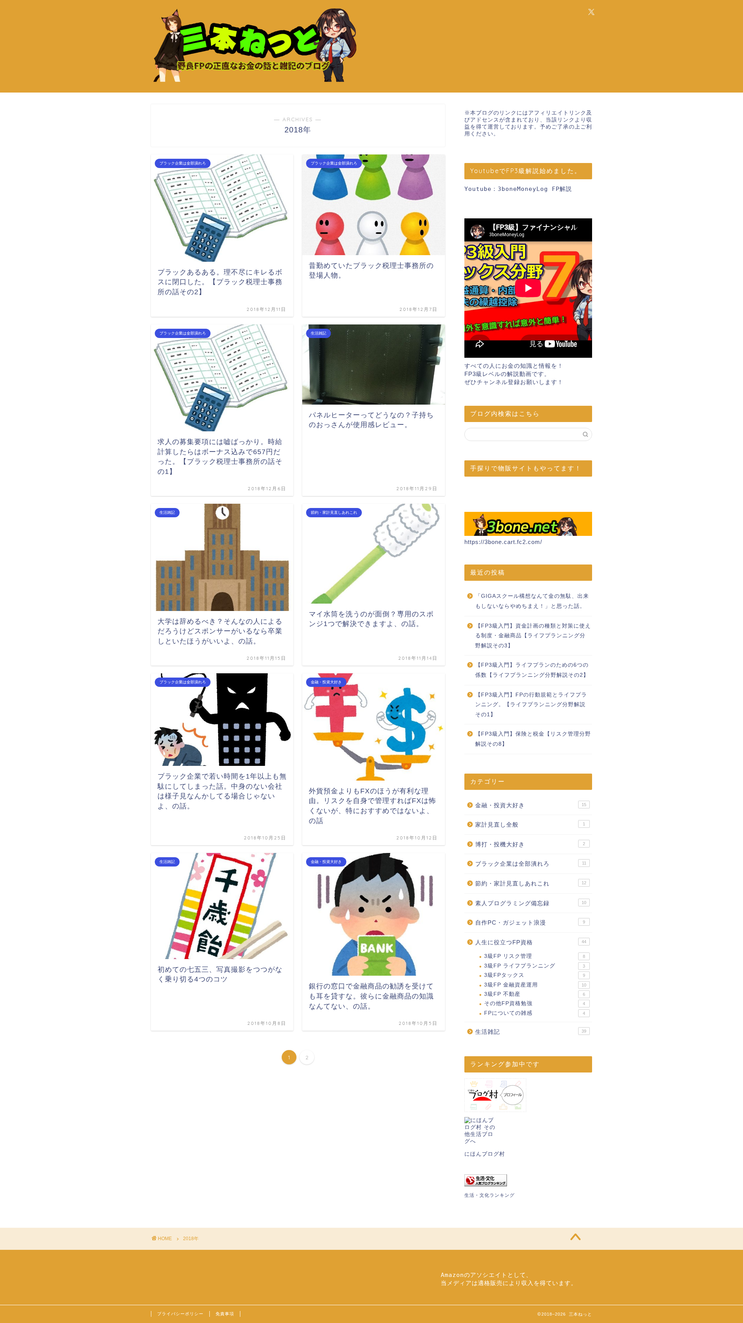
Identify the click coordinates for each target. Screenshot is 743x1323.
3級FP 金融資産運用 (535, 985)
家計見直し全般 (530, 824)
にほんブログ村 (484, 1154)
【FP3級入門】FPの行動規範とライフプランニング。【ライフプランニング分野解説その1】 (531, 704)
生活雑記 (530, 1031)
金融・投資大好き (530, 805)
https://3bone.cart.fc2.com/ (503, 542)
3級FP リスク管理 (534, 956)
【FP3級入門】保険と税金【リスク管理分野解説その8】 (533, 739)
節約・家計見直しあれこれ (530, 883)
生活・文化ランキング (489, 1195)
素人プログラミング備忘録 (530, 903)
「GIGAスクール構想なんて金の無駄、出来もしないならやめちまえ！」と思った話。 (532, 601)
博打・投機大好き (530, 844)
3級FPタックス (534, 975)
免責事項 (225, 1313)
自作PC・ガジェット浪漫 (530, 922)
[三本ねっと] (253, 83)
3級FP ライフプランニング (534, 966)
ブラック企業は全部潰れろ (530, 863)
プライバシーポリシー (180, 1313)
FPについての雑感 (534, 1013)
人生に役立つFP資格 (530, 942)
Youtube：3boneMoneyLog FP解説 (518, 188)
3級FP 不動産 (534, 994)
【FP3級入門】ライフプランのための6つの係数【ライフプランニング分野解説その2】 (532, 670)
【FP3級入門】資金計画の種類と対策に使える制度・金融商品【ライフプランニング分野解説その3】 (533, 636)
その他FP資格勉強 (534, 1003)
